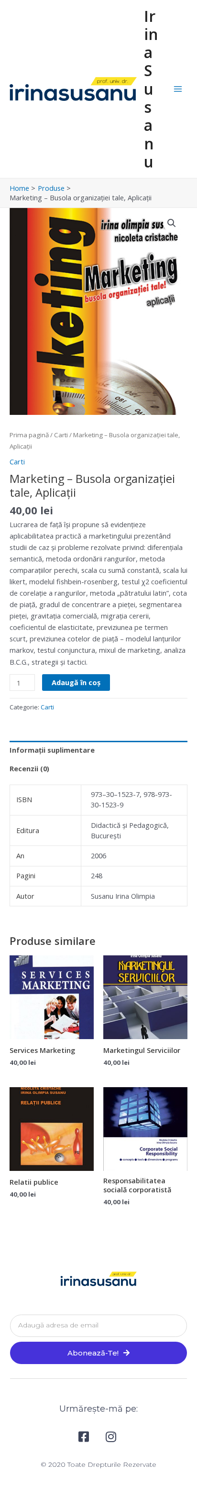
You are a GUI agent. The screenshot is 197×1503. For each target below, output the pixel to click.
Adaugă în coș (76, 682)
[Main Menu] (177, 88)
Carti (61, 435)
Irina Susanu (151, 89)
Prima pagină (29, 435)
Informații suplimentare (52, 750)
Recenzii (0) (29, 768)
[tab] (98, 750)
